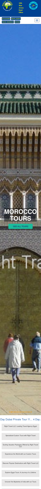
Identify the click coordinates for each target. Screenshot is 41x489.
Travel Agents (16, 18)
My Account (6, 18)
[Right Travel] (8, 6)
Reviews (17, 22)
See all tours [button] (20, 226)
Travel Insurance (8, 22)
